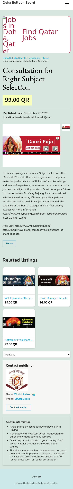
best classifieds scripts (38, 483)
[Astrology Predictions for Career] (19, 322)
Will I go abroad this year (19, 298)
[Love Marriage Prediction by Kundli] (54, 281)
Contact (36, 476)
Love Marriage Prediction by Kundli (54, 298)
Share (9, 243)
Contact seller (19, 407)
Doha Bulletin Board (19, 3)
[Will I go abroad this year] (19, 281)
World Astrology (24, 394)
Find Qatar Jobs (40, 34)
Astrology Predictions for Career (19, 339)
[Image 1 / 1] (31, 145)
